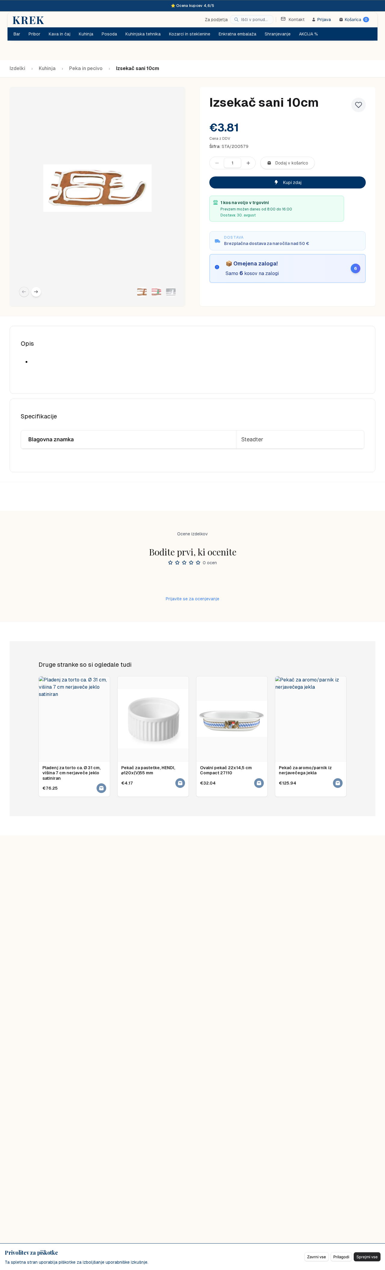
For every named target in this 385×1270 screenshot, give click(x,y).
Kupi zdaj (292, 182)
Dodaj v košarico (291, 162)
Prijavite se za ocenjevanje (192, 598)
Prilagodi (341, 1256)
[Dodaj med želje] (358, 105)
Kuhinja (47, 68)
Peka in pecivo (86, 68)
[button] (142, 292)
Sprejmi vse (367, 1256)
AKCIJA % (308, 34)
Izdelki (17, 68)
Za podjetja (216, 19)
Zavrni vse (316, 1256)
